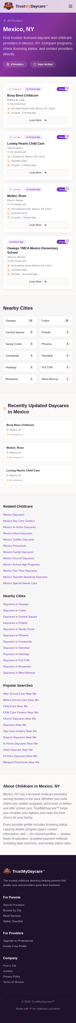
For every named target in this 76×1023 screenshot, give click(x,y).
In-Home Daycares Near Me (20, 743)
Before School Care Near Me (21, 699)
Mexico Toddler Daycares (18, 539)
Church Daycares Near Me (19, 718)
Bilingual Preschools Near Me (21, 762)
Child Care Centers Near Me (20, 712)
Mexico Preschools (14, 545)
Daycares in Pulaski (15, 622)
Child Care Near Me (15, 706)
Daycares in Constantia (17, 641)
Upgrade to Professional (18, 940)
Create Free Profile (15, 946)
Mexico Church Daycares (18, 558)
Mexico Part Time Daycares (20, 570)
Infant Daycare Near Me (18, 749)
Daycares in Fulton (14, 610)
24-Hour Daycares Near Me (20, 756)
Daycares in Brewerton (17, 666)
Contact (8, 971)
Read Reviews (12, 915)
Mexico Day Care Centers (19, 520)
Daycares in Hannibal (16, 647)
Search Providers (13, 904)
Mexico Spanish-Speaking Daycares (25, 576)
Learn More (35, 120)
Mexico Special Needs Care (20, 583)
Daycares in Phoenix (15, 635)
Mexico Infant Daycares (17, 533)
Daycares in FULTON (16, 660)
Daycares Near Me (14, 724)
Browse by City (12, 910)
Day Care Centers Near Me (20, 731)
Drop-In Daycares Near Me (19, 737)
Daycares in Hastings (16, 654)
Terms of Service (13, 981)
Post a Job (9, 965)
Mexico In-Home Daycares (19, 527)
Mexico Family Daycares (18, 552)
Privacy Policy (11, 976)
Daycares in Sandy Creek (18, 629)
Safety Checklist (13, 921)
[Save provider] (67, 88)
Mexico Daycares (13, 514)
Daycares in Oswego (16, 604)
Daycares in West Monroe (19, 672)
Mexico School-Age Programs (21, 564)
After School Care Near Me (19, 693)
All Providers (15, 20)
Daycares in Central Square (20, 616)
